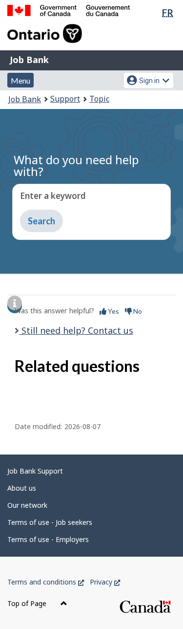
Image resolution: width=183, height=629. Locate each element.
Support (65, 98)
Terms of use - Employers (48, 539)
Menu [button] (20, 80)
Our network (27, 505)
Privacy (105, 581)
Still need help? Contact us (76, 330)
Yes (112, 311)
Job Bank (29, 59)
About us (21, 488)
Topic (99, 98)
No (137, 311)
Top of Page (27, 603)
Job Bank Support (35, 471)
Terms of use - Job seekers (49, 522)
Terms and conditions (45, 581)
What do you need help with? (76, 165)
